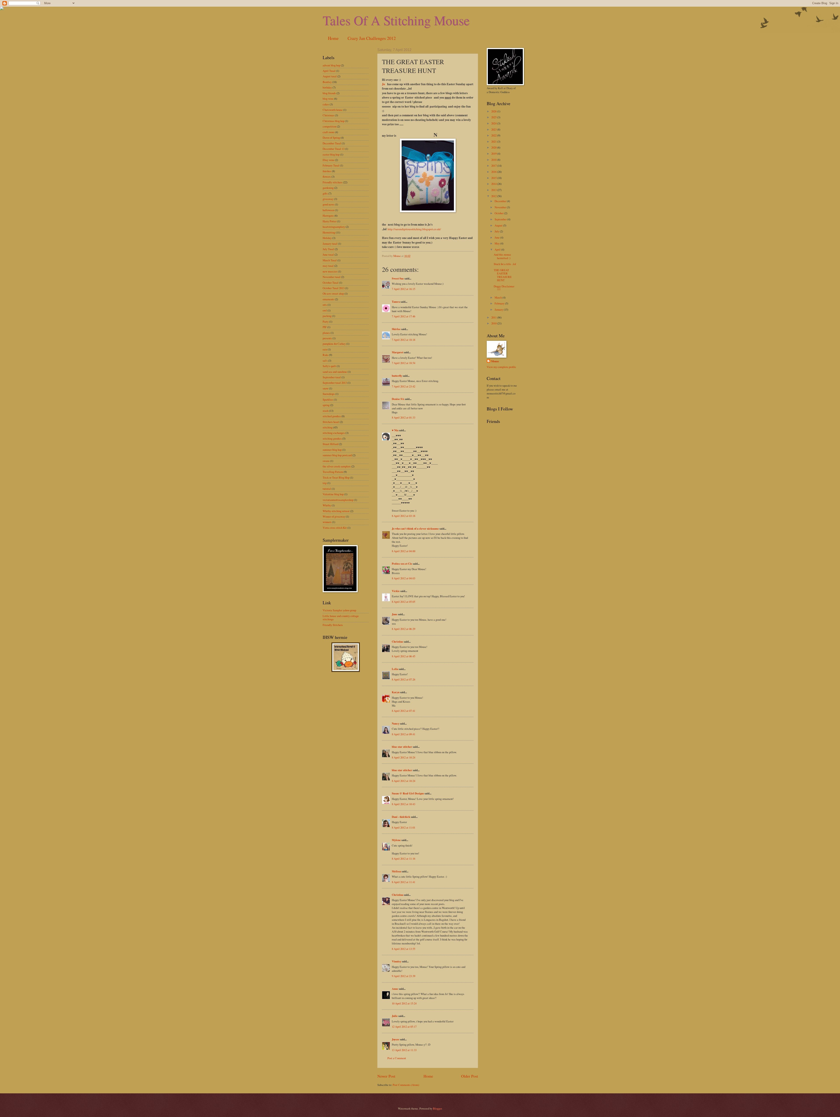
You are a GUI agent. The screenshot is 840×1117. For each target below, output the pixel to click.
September (501, 219)
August (499, 225)
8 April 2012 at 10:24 (403, 757)
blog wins (328, 99)
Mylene (396, 840)
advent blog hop (331, 65)
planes (326, 333)
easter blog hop (331, 154)
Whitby (327, 505)
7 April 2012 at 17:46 (403, 316)
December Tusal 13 (333, 149)
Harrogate (328, 215)
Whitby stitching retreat (336, 511)
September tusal (332, 377)
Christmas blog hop (333, 121)
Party (326, 321)
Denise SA (398, 399)
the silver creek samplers (337, 466)
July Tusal (328, 249)
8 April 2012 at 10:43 (403, 804)
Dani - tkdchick (401, 817)
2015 (494, 178)
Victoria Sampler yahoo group (339, 610)
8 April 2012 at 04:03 (403, 578)
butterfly (397, 376)
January (499, 309)
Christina (397, 895)
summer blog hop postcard (337, 455)
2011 (494, 317)
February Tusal (331, 165)
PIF (325, 327)
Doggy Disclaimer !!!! (504, 288)
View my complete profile (501, 367)
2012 (494, 196)
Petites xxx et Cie (402, 564)
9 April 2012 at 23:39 (403, 976)
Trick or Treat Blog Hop (336, 477)
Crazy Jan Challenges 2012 (372, 38)
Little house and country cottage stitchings (341, 617)
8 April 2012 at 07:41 (403, 711)
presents (327, 338)
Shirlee (396, 329)
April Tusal (329, 71)
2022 (494, 135)
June (497, 237)
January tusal (330, 244)
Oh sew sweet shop (333, 293)
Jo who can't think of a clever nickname (415, 528)
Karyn (395, 692)
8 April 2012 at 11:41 (403, 882)
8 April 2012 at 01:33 (403, 417)
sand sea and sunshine (335, 372)
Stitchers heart (331, 422)
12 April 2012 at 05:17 (404, 1027)
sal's (325, 360)
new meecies (330, 271)
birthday (327, 87)
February (500, 303)
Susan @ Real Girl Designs (408, 793)
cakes (326, 104)
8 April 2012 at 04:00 (403, 551)
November (501, 207)
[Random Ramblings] (345, 671)
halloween (328, 210)
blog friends (329, 93)
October (499, 213)
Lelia (395, 669)
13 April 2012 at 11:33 (404, 1050)
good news (328, 204)
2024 (494, 123)
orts (325, 305)
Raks (325, 355)
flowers (327, 177)
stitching (327, 427)
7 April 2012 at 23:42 (403, 386)
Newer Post (386, 1076)
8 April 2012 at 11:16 (403, 859)
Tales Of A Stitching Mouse (396, 20)
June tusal (328, 254)
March (498, 297)
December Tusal (332, 143)
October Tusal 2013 (333, 288)
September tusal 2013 (335, 383)
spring (326, 405)
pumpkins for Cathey (334, 344)
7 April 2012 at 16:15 (403, 289)
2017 (494, 166)
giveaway (328, 199)
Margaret (397, 352)
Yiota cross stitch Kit (335, 528)
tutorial (327, 489)
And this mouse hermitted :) (502, 256)
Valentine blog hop (333, 494)
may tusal (328, 266)
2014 (494, 184)
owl (325, 310)
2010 (494, 323)
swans (326, 461)
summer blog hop (332, 450)
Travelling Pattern (333, 472)
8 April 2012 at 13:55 (403, 949)
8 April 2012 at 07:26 (403, 679)
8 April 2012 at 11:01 (403, 827)
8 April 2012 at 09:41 (403, 734)
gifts (325, 193)
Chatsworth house (333, 110)
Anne (395, 989)
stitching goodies (332, 438)
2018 (494, 160)
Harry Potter (329, 221)
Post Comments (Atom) (406, 1085)
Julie (395, 1016)
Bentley (327, 82)
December (501, 201)
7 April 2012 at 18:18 (403, 340)
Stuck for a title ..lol (505, 264)
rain (325, 349)
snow (325, 388)
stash (325, 411)
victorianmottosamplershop (338, 500)
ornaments (328, 299)
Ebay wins (328, 160)
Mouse (495, 361)
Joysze (395, 1039)
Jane (394, 614)
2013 (494, 190)
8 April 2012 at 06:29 (403, 629)
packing (327, 316)
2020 (494, 147)
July (497, 231)
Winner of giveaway (334, 516)
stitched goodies (332, 416)
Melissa (396, 871)
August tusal (330, 76)
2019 (494, 154)
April (498, 249)
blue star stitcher (402, 747)
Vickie (396, 591)
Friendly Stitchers (333, 625)
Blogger (437, 1108)
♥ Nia (395, 430)
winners (327, 522)
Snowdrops (329, 394)
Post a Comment (396, 1058)
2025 (494, 117)
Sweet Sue (398, 278)
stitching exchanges (334, 433)
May (497, 243)
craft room (328, 132)
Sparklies (328, 399)
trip (325, 483)
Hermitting (329, 232)
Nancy (395, 723)
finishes (327, 171)
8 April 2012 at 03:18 (403, 516)
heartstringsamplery (334, 227)
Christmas (328, 115)
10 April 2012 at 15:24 (404, 1003)
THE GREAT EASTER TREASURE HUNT (503, 275)
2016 (494, 172)
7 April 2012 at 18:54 (403, 363)
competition (329, 126)
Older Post (469, 1076)
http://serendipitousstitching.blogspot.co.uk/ (414, 229)
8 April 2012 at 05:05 (403, 602)
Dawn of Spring (331, 138)
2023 (494, 129)
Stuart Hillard (330, 444)
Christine (397, 641)
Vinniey (396, 961)
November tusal (331, 277)
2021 (494, 141)
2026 (494, 111)
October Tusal (330, 283)
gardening (328, 188)
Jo (384, 84)
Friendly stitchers (332, 182)
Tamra (396, 302)
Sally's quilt (329, 366)
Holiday (327, 238)
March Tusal (330, 260)
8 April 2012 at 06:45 (403, 656)
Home (333, 38)
